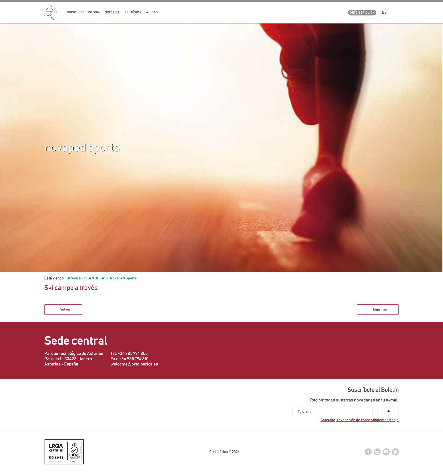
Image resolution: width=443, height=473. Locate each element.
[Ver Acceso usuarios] (397, 12)
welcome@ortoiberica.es (134, 364)
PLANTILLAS (95, 278)
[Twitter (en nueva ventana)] (395, 451)
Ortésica (73, 278)
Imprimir (380, 309)
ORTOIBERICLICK (362, 12)
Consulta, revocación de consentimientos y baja (359, 420)
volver (65, 309)
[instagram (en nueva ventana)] (377, 451)
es (385, 12)
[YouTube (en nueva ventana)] (386, 451)
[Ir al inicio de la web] (50, 18)
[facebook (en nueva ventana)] (368, 451)
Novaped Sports (123, 278)
